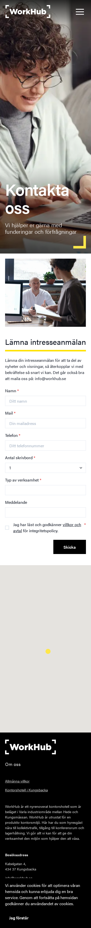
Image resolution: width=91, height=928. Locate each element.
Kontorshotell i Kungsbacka (26, 789)
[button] (80, 12)
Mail (10, 413)
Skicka (69, 547)
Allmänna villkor (17, 780)
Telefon (12, 435)
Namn (12, 391)
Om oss (13, 764)
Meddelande (16, 502)
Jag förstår (19, 918)
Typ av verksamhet (23, 480)
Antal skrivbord (20, 457)
